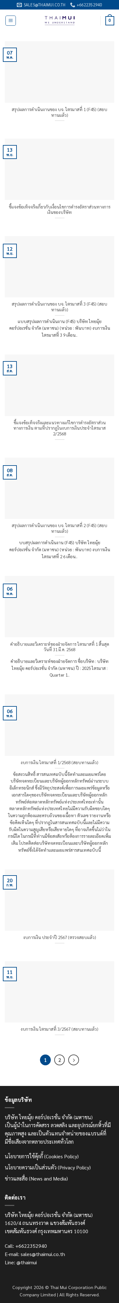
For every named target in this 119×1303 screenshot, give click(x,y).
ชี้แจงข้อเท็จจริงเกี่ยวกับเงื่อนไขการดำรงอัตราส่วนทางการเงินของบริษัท (59, 209)
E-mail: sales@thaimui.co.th (35, 1254)
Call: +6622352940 (26, 1245)
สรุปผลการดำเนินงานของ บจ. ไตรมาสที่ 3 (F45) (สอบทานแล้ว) (59, 306)
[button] (10, 21)
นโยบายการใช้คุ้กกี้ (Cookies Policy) (42, 1156)
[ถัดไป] (73, 1060)
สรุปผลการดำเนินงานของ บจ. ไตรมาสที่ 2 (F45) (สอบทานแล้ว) (59, 528)
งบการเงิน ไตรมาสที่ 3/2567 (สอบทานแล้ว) (59, 1029)
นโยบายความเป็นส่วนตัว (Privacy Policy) (48, 1167)
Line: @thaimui (21, 1262)
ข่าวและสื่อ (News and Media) (36, 1178)
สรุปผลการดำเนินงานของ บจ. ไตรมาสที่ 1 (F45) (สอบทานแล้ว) (59, 112)
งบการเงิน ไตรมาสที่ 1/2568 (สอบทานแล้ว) (59, 762)
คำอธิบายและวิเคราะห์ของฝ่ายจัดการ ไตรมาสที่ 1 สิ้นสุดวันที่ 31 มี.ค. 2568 (59, 646)
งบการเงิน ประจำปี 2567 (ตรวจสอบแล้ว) (59, 937)
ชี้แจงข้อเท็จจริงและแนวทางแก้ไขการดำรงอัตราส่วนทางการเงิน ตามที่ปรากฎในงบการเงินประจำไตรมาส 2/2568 (59, 428)
